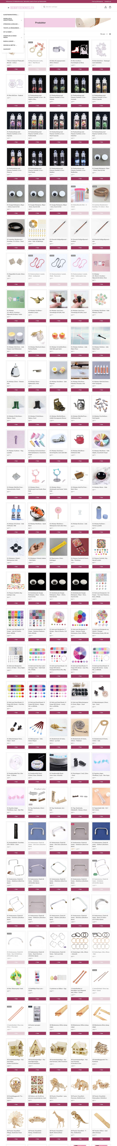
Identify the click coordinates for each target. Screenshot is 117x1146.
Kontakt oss (108, 1)
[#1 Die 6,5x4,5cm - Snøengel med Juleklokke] (101, 49)
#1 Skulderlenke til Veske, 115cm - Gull (100, 740)
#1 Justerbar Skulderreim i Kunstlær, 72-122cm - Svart (15, 240)
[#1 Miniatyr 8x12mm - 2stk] (80, 512)
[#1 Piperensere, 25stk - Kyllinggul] (58, 547)
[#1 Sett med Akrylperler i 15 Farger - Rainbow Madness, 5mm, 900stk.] (37, 618)
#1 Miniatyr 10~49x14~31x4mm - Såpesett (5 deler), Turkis (14, 312)
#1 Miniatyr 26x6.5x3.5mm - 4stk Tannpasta (100, 382)
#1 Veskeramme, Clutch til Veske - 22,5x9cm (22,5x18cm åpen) (100, 881)
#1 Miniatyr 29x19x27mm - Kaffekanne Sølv (79, 417)
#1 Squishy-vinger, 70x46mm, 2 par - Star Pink (15, 809)
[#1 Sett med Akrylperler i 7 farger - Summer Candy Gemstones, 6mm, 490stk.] (80, 618)
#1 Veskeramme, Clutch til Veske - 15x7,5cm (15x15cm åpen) (37, 844)
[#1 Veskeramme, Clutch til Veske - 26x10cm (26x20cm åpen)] (80, 904)
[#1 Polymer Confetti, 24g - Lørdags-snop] (16, 581)
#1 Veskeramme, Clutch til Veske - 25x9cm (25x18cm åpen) (58, 917)
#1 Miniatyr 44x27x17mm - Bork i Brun (79, 488)
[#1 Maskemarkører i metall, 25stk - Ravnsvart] (58, 263)
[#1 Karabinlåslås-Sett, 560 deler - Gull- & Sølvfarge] (37, 228)
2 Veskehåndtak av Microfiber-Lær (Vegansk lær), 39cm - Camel (78, 990)
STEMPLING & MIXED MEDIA (9, 36)
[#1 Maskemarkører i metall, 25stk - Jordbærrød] (37, 263)
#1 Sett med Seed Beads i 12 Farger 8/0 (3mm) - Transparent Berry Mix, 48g (58, 668)
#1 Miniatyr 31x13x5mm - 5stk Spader (100, 417)
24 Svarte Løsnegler (34, 1025)
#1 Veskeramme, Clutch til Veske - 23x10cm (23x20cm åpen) (15, 917)
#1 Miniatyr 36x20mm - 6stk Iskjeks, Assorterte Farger (100, 452)
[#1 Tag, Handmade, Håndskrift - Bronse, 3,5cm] (80, 797)
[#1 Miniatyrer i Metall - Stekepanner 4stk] (16, 547)
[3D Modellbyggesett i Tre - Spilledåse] (16, 1085)
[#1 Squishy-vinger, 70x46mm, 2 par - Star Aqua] (101, 762)
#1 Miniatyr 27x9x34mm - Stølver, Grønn (15, 417)
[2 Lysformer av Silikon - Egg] (58, 977)
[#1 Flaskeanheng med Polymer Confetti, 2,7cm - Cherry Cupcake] (101, 84)
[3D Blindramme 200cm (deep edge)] (80, 1014)
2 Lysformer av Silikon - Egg (58, 988)
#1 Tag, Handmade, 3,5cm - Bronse (36, 809)
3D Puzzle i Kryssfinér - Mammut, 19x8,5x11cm (78, 1097)
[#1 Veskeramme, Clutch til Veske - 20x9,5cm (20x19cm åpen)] (80, 868)
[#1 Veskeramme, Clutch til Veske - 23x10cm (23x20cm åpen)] (16, 904)
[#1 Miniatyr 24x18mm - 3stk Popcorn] (58, 370)
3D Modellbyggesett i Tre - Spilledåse (15, 1097)
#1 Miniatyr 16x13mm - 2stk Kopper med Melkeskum (15, 348)
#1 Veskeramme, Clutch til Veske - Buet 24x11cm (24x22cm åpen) (36, 954)
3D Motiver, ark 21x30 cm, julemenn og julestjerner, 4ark (37, 1097)
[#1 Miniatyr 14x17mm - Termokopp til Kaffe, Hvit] (58, 299)
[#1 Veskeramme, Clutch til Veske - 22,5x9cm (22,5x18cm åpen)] (101, 868)
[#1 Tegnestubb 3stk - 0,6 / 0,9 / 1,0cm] (101, 797)
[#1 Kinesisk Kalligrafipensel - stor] (101, 228)
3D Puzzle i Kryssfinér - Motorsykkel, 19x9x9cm (99, 1097)
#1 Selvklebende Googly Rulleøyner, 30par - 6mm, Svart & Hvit (78, 595)
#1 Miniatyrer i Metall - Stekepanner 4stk (14, 559)
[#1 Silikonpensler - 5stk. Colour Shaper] (37, 727)
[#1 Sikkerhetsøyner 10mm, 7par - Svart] (101, 691)
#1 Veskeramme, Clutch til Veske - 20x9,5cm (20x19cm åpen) (79, 881)
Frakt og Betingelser (97, 1)
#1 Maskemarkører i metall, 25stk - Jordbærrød (36, 275)
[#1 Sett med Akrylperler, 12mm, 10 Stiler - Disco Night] (16, 654)
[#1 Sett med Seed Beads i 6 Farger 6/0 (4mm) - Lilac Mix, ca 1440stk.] (80, 654)
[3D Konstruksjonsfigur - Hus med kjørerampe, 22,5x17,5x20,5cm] (37, 1048)
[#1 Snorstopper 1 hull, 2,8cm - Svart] (80, 762)
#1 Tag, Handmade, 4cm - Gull (57, 809)
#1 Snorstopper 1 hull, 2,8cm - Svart (79, 774)
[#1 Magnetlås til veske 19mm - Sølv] (16, 263)
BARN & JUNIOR (8, 41)
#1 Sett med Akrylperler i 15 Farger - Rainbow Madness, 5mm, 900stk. (36, 631)
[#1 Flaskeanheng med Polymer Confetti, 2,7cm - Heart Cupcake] (58, 120)
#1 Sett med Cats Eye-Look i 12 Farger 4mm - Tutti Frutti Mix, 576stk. (36, 668)
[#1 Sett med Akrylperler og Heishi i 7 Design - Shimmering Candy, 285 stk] (101, 618)
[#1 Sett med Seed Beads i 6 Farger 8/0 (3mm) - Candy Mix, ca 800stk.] (101, 654)
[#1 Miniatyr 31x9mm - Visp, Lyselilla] (16, 439)
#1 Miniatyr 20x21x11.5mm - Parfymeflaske (37, 348)
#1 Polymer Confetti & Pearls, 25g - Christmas (79, 559)
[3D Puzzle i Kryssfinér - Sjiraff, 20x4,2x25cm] (58, 1119)
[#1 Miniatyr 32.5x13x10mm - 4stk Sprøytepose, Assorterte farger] (37, 439)
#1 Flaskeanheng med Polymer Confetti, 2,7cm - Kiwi (99, 134)
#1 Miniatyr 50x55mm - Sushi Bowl (37, 525)
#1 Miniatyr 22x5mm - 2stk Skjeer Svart (100, 348)
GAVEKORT (7, 49)
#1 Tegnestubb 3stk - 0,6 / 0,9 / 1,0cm (100, 809)
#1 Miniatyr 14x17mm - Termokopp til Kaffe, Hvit (57, 311)
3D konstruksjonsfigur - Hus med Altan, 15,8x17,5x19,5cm (15, 1061)
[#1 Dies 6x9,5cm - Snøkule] (16, 84)
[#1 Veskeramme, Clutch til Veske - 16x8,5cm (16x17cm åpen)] (80, 831)
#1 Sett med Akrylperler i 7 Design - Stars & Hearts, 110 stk (58, 631)
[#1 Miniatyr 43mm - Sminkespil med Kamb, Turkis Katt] (58, 476)
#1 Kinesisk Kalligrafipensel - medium (80, 240)
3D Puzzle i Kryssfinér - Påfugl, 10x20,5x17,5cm (14, 1132)
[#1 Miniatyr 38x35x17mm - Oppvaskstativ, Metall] (16, 476)
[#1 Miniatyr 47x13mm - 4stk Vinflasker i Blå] (16, 512)
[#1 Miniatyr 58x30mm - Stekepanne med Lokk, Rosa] (58, 512)
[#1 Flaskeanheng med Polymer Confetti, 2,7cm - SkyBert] (58, 157)
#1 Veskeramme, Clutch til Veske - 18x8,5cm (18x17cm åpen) (15, 881)
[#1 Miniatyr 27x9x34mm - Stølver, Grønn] (16, 405)
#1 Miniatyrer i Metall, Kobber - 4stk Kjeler (37, 559)
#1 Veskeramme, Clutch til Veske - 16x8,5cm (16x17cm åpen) (79, 844)
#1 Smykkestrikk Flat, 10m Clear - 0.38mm (15, 774)
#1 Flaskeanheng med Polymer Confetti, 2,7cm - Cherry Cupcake (99, 97)
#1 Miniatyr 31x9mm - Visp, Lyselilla (15, 452)
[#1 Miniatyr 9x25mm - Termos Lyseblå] (101, 512)
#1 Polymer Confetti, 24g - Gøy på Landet (100, 559)
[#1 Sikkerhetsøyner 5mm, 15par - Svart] (16, 727)
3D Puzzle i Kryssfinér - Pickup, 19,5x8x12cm (35, 1132)
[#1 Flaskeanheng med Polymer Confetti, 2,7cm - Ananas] (58, 84)
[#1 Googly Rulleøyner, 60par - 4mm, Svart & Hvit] (58, 193)
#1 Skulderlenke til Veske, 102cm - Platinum (79, 740)
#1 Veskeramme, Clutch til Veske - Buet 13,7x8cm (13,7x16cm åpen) (100, 917)
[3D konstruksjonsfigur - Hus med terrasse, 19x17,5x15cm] (58, 1048)
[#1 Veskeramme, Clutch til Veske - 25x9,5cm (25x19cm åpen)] (37, 904)
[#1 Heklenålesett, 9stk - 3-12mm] (80, 193)
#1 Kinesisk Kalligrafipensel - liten (58, 240)
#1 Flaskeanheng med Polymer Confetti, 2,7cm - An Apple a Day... (36, 97)
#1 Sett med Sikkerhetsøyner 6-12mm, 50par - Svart (79, 703)
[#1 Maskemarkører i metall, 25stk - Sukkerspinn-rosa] (80, 263)
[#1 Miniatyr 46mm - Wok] (101, 476)
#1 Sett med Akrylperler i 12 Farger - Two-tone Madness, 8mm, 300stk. (100, 595)
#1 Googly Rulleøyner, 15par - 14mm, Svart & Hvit (100, 169)
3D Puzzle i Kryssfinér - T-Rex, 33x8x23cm (78, 1132)
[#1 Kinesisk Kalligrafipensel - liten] (58, 228)
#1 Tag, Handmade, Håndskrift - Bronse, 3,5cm (79, 809)
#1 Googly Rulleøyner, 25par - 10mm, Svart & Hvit (15, 206)
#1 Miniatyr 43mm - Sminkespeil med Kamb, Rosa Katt (37, 489)
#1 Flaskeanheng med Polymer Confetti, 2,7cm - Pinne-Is (14, 170)
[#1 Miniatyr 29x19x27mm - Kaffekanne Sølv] (80, 405)
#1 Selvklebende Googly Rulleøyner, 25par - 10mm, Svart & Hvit (58, 595)
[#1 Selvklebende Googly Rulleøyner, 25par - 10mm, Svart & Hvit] (58, 581)
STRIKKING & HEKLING (10, 24)
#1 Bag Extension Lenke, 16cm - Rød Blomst (35, 62)
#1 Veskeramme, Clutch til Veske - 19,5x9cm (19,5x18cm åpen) (36, 881)
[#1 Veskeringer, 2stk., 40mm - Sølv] (101, 941)
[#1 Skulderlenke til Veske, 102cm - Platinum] (80, 727)
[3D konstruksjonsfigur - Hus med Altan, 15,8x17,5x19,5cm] (16, 1048)
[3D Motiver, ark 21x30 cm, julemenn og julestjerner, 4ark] (37, 1085)
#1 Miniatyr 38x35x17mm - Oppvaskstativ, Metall (15, 488)
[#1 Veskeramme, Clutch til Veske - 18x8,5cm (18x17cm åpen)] (16, 868)
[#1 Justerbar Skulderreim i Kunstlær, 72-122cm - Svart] (16, 228)
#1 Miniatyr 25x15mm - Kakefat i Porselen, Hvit (78, 382)
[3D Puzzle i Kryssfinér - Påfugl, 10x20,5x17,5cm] (16, 1119)
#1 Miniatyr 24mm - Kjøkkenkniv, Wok (34, 382)
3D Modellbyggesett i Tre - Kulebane (100, 1060)
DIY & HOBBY (7, 32)
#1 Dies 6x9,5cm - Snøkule (15, 95)
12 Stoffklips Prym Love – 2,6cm (35, 989)
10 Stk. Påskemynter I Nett (15, 988)
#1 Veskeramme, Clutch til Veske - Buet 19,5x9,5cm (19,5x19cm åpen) (15, 954)
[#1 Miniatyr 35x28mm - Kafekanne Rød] (80, 439)
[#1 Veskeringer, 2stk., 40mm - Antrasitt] (80, 941)
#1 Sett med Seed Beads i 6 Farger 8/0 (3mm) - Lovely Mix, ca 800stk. (58, 704)
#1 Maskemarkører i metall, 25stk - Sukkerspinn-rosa (79, 275)
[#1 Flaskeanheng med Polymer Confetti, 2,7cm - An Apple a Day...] (37, 84)
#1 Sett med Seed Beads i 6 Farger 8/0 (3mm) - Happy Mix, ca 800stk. (36, 704)
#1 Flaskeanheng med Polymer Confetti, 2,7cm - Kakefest (78, 134)
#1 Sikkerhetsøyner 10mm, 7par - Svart (100, 703)
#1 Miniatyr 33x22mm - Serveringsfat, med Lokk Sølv (58, 452)
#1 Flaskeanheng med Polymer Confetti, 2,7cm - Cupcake (14, 134)
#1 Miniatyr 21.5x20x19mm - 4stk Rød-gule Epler (58, 348)
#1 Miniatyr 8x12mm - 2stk (79, 524)
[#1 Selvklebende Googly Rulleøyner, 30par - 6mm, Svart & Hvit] (80, 581)
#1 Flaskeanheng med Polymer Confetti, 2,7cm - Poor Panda (35, 170)
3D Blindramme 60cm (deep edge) (100, 1026)
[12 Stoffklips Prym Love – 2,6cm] (37, 977)
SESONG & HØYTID (9, 45)
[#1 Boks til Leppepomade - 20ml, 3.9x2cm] (58, 49)
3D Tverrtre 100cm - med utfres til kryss (99, 1132)
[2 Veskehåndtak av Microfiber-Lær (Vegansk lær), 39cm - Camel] (80, 977)
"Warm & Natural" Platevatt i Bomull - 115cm (15, 62)
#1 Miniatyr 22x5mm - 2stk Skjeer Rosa (79, 348)
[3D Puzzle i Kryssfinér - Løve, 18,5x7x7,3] (58, 1085)
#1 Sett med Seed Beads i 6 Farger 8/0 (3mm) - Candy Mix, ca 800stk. (100, 668)
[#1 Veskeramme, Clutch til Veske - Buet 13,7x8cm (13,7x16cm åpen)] (101, 904)
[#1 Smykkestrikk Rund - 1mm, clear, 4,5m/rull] (58, 762)
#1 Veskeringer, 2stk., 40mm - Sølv (100, 953)
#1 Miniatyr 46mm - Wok (99, 487)
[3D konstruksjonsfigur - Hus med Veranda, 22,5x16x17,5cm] (80, 1048)
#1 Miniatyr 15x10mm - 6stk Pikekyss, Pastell (100, 311)
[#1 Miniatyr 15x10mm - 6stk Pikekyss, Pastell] (101, 299)
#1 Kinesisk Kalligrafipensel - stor (101, 240)
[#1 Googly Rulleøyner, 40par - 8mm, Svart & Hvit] (37, 193)
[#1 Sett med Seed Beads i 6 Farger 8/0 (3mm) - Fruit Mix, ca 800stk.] (16, 691)
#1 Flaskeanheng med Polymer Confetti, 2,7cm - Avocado (78, 97)
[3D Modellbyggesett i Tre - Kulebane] (101, 1048)
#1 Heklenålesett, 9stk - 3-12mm (79, 206)
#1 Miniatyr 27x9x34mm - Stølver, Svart (36, 417)
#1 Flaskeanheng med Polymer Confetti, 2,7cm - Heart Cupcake (57, 134)
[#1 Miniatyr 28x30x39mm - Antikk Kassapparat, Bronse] (58, 405)
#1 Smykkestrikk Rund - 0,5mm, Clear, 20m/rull (35, 774)
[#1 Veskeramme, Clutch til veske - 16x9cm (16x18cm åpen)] (101, 831)
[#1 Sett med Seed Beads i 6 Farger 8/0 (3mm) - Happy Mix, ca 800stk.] (37, 691)
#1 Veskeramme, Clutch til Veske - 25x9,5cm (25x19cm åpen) (37, 917)
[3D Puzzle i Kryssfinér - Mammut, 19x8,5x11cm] (80, 1085)
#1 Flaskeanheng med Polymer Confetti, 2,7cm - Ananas (57, 97)
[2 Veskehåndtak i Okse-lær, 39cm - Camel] (101, 977)
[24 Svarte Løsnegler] (37, 1014)
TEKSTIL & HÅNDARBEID (11, 28)
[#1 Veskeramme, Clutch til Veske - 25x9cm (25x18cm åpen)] (58, 904)
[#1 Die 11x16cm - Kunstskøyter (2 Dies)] (80, 49)
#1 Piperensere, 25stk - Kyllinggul (57, 559)
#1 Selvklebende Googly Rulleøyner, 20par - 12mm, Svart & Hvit (36, 595)
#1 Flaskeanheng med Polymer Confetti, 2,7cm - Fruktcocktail (35, 134)
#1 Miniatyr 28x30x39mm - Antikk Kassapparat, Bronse (58, 417)
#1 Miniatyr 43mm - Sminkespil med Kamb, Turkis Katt (58, 489)
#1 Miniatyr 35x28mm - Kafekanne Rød (78, 452)
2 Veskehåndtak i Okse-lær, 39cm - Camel (100, 989)
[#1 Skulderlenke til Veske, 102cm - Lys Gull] (58, 727)
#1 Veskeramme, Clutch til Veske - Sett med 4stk (57, 953)
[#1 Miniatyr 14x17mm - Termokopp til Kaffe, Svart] (80, 299)
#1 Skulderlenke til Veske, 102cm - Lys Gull (57, 740)
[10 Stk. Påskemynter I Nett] (16, 977)
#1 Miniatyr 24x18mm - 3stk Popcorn (58, 382)
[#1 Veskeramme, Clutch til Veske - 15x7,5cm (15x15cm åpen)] (37, 831)
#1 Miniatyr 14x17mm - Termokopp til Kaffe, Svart (79, 311)
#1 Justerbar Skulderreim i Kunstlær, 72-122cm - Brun (100, 206)
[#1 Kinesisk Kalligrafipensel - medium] (80, 228)
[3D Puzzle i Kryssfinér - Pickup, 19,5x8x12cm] (37, 1119)
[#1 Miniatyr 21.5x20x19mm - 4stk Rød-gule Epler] (58, 335)
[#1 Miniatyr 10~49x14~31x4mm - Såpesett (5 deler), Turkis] (16, 299)
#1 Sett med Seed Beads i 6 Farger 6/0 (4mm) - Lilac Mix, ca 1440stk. (79, 668)
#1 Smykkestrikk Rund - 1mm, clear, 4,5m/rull (57, 774)
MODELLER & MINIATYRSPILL (8, 19)
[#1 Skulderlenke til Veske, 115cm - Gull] (101, 727)
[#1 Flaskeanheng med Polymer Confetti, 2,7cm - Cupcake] (16, 120)
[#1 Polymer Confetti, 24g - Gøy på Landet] (101, 547)
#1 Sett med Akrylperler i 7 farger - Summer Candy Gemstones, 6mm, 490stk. (79, 631)
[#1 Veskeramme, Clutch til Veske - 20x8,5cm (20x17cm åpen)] (58, 868)
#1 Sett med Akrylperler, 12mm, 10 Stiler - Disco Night (16, 667)
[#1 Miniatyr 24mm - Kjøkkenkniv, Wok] (37, 370)
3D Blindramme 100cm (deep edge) (58, 1026)
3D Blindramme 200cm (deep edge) (80, 1026)
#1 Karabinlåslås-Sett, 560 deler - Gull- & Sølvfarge (36, 240)
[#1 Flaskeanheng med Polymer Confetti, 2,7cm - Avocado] (80, 84)
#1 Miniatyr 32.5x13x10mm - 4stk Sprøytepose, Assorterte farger (37, 452)
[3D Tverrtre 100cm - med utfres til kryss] (101, 1119)
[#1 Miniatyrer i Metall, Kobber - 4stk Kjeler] (37, 547)
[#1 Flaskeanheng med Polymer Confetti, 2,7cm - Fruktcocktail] (37, 120)
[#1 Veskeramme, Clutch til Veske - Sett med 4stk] (58, 941)
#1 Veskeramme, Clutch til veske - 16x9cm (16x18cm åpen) (100, 844)
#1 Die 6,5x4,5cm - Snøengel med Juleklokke (101, 62)
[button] (110, 7)
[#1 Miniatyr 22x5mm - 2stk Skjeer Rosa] (80, 335)
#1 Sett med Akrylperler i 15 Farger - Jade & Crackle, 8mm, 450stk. (15, 631)
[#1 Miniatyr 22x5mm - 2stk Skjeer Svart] (101, 335)
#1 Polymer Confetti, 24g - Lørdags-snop (15, 594)
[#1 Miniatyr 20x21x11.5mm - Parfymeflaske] (37, 335)
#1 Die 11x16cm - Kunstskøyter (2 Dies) (77, 62)
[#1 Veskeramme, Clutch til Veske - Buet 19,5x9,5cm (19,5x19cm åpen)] (16, 941)
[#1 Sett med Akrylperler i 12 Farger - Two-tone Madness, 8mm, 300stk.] (101, 581)
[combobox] (69, 7)
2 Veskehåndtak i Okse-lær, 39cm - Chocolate (15, 1026)
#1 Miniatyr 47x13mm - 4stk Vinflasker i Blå (15, 525)
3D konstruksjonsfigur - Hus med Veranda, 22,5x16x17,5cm (79, 1061)
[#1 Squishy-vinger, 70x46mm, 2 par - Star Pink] (16, 797)
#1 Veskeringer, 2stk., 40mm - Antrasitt (79, 953)
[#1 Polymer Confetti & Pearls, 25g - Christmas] (80, 547)
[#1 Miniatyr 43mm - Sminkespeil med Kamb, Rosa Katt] (37, 476)
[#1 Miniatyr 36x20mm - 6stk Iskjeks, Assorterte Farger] (101, 439)
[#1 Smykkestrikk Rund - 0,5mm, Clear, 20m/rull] (37, 762)
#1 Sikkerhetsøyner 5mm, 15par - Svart (14, 740)
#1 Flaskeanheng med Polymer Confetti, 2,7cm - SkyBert (57, 170)
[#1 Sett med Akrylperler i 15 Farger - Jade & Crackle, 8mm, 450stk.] (16, 618)
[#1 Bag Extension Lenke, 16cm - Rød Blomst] (37, 49)
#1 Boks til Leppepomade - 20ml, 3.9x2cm (58, 62)
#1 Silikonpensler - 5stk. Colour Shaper (35, 740)
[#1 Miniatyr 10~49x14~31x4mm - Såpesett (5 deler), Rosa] (101, 263)
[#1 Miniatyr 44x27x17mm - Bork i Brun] (80, 476)
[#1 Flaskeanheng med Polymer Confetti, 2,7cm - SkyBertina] (80, 157)
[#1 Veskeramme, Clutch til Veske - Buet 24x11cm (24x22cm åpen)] (37, 941)
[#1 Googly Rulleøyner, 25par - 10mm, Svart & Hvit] (16, 193)
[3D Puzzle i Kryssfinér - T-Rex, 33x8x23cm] (80, 1119)
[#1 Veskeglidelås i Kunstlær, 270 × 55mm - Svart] (16, 831)
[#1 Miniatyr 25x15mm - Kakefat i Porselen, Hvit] (80, 370)
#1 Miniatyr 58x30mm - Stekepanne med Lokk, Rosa (58, 525)
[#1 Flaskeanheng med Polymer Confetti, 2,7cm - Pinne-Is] (16, 157)
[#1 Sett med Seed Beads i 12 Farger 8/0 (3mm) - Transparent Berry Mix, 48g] (58, 654)
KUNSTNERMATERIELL (10, 15)
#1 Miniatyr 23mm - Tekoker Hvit (15, 382)
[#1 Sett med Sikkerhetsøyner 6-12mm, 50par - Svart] (80, 691)
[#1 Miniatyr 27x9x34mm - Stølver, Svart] (37, 405)
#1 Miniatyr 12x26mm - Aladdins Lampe (35, 311)
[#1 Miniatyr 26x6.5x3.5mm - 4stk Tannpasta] (101, 370)
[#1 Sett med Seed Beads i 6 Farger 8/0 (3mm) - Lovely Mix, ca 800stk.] (58, 691)
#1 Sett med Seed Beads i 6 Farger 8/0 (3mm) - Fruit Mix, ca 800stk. (15, 704)
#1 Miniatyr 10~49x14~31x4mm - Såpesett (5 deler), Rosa (99, 276)
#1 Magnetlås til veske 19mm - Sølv (16, 275)
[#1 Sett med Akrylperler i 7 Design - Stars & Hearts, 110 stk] (58, 618)
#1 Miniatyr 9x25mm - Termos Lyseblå (99, 525)
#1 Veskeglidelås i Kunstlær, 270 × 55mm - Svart (15, 843)
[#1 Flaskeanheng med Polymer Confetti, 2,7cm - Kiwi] (101, 120)
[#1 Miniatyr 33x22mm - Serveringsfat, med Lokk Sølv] (58, 439)
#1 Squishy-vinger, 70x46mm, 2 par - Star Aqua (100, 774)
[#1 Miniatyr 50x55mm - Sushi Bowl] (37, 512)
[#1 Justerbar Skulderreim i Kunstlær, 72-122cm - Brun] (101, 193)
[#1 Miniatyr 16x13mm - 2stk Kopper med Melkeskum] (16, 335)
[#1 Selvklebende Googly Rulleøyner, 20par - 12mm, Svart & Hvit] (37, 581)
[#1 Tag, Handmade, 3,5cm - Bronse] (37, 797)
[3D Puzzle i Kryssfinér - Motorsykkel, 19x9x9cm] (101, 1085)
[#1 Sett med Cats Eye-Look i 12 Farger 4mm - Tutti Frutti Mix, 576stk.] (37, 654)
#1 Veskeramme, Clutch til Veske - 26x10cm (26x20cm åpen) (79, 917)
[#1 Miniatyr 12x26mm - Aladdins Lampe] (37, 299)
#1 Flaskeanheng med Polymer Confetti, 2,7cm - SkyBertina (78, 170)
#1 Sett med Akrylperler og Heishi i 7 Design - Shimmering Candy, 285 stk (100, 631)
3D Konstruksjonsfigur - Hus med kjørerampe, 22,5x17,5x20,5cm (36, 1061)
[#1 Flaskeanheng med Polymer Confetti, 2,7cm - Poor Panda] (37, 157)
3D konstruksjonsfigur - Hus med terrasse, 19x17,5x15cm (58, 1060)
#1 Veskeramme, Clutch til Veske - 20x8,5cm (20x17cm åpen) (58, 881)
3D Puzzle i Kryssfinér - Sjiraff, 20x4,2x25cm (56, 1132)
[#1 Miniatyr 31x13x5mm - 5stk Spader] (101, 405)
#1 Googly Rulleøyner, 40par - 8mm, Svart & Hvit (36, 206)
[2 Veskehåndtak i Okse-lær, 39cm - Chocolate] (16, 1014)
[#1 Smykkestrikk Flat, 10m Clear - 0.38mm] (16, 762)
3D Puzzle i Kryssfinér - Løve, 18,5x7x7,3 (58, 1097)
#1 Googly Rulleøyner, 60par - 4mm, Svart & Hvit (58, 206)
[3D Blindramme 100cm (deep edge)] (58, 1014)
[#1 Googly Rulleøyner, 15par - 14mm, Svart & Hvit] (101, 157)
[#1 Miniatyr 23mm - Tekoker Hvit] (16, 370)
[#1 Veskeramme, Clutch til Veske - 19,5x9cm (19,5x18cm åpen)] (37, 868)
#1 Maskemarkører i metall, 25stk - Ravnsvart (58, 275)
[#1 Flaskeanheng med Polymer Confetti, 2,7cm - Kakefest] (80, 120)
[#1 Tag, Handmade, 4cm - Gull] (58, 797)
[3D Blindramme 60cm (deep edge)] (101, 1014)
